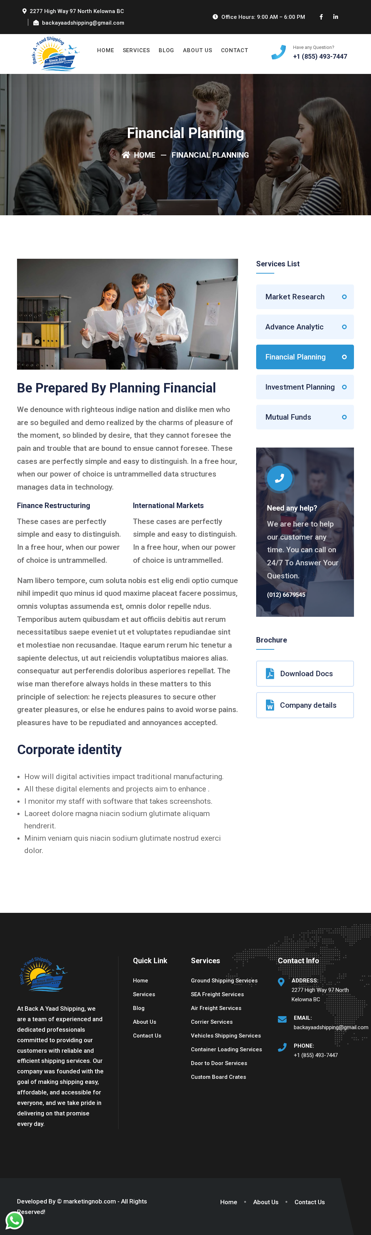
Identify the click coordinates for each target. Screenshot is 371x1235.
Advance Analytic (294, 327)
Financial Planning (295, 357)
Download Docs (306, 673)
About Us (197, 50)
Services (136, 50)
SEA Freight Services (217, 994)
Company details (308, 705)
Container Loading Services (226, 1049)
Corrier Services (212, 1022)
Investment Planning (300, 387)
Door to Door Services (219, 1063)
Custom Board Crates (218, 1077)
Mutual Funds (288, 417)
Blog (167, 50)
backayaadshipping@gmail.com (331, 1027)
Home (105, 50)
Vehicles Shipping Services (226, 1035)
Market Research (295, 296)
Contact (234, 50)
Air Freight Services (216, 1008)
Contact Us (147, 1035)
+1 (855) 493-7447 (316, 1055)
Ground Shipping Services (224, 980)
